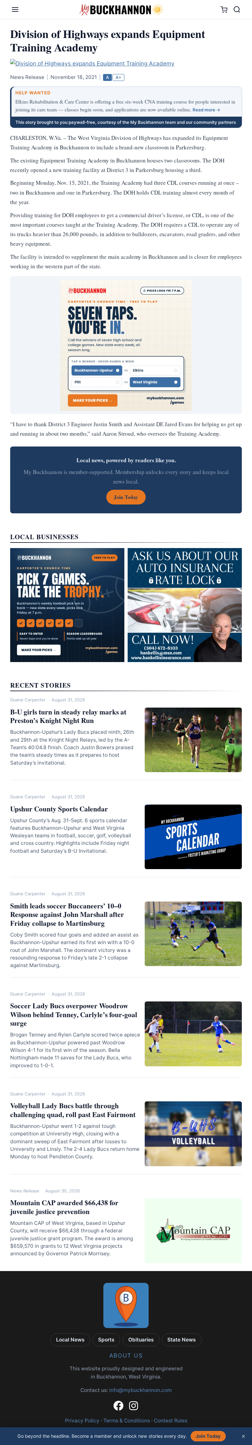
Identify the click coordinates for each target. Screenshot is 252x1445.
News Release (24, 1190)
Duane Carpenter (28, 699)
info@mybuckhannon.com (140, 1390)
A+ (118, 77)
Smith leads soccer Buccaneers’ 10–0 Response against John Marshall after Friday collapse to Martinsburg (67, 914)
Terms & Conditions (126, 1420)
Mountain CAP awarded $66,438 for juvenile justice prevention (64, 1206)
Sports (106, 1340)
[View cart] (223, 9)
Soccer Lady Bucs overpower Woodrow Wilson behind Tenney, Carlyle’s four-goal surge (73, 1014)
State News (181, 1340)
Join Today (208, 1436)
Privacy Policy (82, 1420)
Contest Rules (170, 1420)
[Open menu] (15, 9)
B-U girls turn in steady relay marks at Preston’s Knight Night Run (68, 716)
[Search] (237, 9)
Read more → (206, 109)
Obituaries (141, 1340)
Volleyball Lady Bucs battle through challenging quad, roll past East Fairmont (73, 1109)
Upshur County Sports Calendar (59, 809)
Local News (70, 1340)
